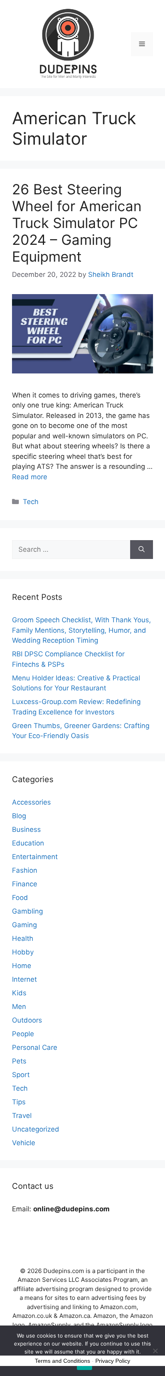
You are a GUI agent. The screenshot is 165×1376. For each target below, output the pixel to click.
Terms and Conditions (62, 1361)
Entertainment (35, 857)
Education (28, 843)
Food (20, 898)
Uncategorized (35, 1129)
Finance (24, 884)
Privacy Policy (112, 1361)
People (23, 1034)
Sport (21, 1075)
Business (26, 829)
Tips (19, 1102)
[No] (155, 1351)
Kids (19, 993)
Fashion (24, 870)
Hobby (23, 952)
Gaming (24, 925)
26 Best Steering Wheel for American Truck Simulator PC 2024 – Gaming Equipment (76, 223)
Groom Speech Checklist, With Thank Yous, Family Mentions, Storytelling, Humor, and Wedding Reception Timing (81, 630)
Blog (19, 816)
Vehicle (23, 1143)
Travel (22, 1116)
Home (21, 966)
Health (22, 938)
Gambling (27, 911)
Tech (30, 502)
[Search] (141, 549)
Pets (19, 1061)
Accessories (31, 802)
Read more (29, 477)
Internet (24, 979)
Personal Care (34, 1047)
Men (19, 1007)
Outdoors (27, 1020)
